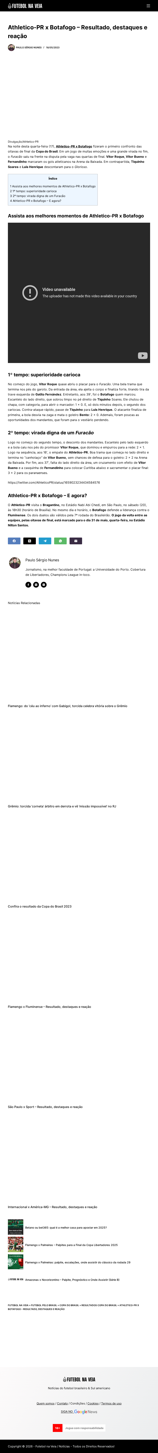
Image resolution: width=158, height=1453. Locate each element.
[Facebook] (14, 541)
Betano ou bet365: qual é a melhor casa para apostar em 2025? (66, 1227)
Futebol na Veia (18, 1305)
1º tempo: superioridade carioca (33, 191)
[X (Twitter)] (29, 541)
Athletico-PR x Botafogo (74, 146)
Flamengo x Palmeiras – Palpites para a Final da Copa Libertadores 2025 (71, 1245)
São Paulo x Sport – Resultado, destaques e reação (45, 1107)
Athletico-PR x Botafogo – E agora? (35, 201)
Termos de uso (111, 1403)
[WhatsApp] (60, 541)
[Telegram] (45, 541)
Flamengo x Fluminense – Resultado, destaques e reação (49, 1007)
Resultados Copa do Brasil (99, 1305)
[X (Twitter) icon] (36, 585)
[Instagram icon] (44, 585)
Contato (62, 1403)
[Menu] (148, 6)
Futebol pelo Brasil (44, 1305)
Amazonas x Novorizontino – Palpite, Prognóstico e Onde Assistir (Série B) (72, 1279)
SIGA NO (67, 1412)
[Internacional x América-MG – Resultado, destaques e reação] (79, 1156)
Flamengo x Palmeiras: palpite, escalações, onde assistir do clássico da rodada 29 (77, 1262)
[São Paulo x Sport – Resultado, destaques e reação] (79, 1056)
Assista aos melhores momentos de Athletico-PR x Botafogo (53, 186)
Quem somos (46, 1403)
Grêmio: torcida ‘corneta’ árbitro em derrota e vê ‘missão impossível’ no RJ (62, 806)
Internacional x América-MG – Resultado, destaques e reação (52, 1207)
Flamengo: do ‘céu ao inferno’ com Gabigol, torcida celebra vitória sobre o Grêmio (67, 706)
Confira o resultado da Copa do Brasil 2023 (39, 906)
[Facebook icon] (28, 585)
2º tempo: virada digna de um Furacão (37, 196)
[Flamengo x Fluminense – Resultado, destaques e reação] (79, 956)
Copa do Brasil (69, 1305)
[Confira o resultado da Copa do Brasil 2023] (79, 856)
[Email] (76, 541)
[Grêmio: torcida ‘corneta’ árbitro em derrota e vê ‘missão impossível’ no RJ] (79, 756)
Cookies (93, 1403)
